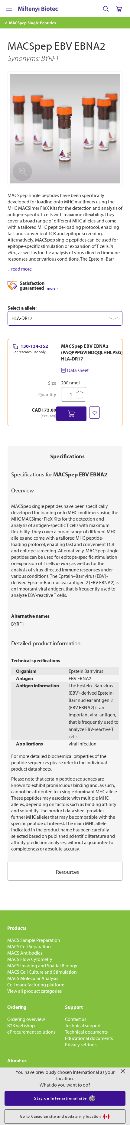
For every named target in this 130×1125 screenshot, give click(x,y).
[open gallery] (65, 128)
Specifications (67, 456)
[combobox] (65, 318)
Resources (67, 871)
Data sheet (78, 370)
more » (52, 288)
